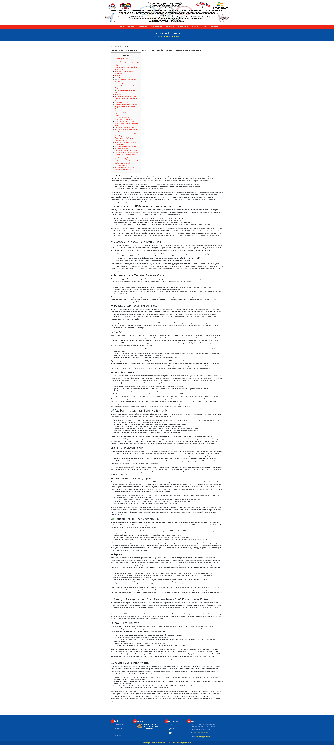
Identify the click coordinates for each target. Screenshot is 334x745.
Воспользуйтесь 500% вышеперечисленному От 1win (125, 60)
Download (170, 27)
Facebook (174, 725)
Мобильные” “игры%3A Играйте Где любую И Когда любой (127, 162)
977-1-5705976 (198, 733)
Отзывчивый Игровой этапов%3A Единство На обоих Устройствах (126, 154)
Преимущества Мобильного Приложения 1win (124, 139)
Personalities (183, 27)
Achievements (119, 725)
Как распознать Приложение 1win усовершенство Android (126, 168)
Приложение (119, 111)
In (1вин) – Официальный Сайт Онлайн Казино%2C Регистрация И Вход (127, 98)
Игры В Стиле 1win (121, 165)
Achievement (142, 27)
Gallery (204, 27)
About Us (130, 27)
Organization (118, 728)
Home (122, 27)
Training (195, 27)
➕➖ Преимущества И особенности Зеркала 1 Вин (124, 118)
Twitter (173, 729)
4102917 (206, 733)
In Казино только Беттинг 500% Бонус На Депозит (125, 135)
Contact (214, 27)
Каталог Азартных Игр (122, 78)
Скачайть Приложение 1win (124, 84)
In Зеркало (118, 94)
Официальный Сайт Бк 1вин (124, 128)
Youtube (173, 733)
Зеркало (117, 75)
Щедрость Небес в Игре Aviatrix (126, 105)
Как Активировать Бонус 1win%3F (126, 146)
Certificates (118, 732)
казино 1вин (115, 238)
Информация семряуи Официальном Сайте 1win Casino (126, 149)
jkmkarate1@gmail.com (203, 737)
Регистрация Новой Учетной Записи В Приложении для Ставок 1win (126, 123)
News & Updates (157, 27)
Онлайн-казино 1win (122, 103)
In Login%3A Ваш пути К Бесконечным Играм (123, 158)
